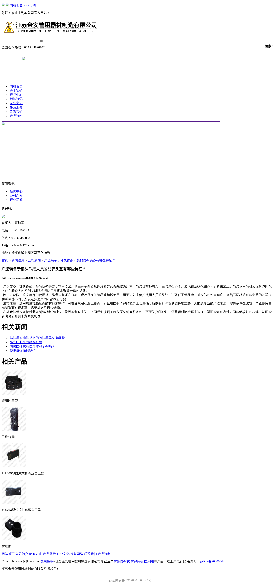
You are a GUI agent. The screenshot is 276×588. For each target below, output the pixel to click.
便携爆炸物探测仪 (23, 350)
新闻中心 (16, 191)
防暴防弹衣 (122, 561)
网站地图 (16, 5)
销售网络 (76, 554)
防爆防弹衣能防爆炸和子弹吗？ (32, 346)
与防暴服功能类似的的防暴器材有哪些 (37, 338)
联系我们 (16, 111)
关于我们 (16, 90)
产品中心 (16, 94)
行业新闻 (16, 199)
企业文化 (16, 103)
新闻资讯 (16, 99)
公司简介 (21, 554)
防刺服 (149, 561)
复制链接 (47, 561)
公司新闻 (16, 195)
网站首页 (16, 86)
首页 (5, 260)
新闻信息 (18, 260)
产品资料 (16, 116)
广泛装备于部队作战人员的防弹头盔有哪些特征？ (79, 260)
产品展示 (49, 554)
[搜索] (41, 41)
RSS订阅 (29, 5)
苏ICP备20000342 (212, 561)
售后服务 (16, 107)
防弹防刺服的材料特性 (26, 342)
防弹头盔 (137, 561)
